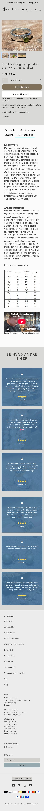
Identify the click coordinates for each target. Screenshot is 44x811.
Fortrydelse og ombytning (14, 644)
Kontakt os (8, 621)
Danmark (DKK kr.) (21, 779)
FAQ (6, 684)
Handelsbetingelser (11, 638)
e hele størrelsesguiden (16, 264)
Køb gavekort (9, 747)
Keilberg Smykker (15, 804)
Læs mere (5, 117)
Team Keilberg (10, 667)
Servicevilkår (9, 656)
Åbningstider (9, 627)
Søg (5, 679)
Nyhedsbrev (8, 661)
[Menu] (40, 10)
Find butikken (9, 633)
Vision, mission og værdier (14, 673)
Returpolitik (8, 650)
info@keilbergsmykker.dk (18, 712)
